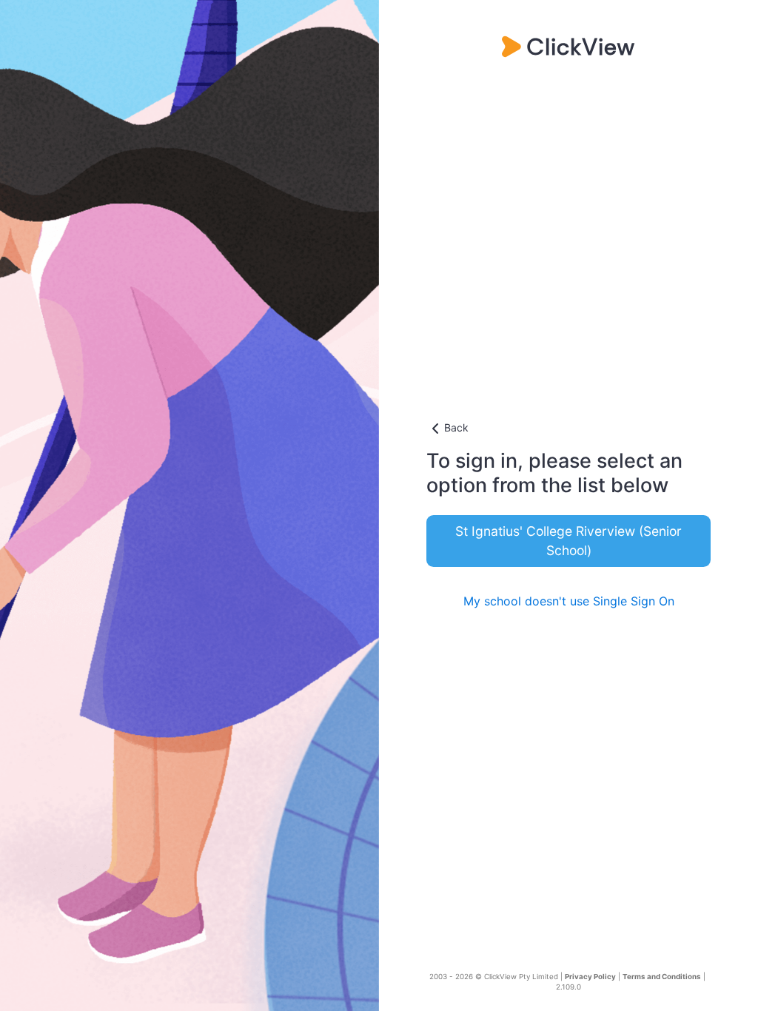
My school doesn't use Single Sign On (568, 601)
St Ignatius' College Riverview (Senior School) (568, 540)
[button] (568, 428)
